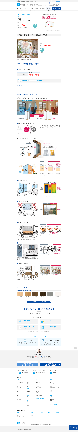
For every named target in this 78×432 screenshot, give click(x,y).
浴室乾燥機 (28, 391)
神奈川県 (42, 412)
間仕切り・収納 (19, 399)
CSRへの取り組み (52, 399)
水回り (18, 379)
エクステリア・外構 (52, 390)
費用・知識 (51, 406)
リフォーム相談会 (38, 387)
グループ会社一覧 (52, 400)
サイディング (28, 382)
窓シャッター (28, 386)
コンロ (18, 386)
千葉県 (32, 412)
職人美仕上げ (38, 392)
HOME (18, 10)
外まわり (28, 379)
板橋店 (18, 415)
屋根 (27, 383)
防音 (27, 400)
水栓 (27, 392)
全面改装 (28, 405)
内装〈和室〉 (51, 386)
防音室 (27, 401)
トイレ (18, 383)
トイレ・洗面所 (52, 383)
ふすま (18, 396)
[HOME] (18, 8)
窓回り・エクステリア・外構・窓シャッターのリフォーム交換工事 (42, 10)
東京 (18, 412)
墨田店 (24, 412)
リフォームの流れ (38, 382)
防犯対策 (28, 395)
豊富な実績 (37, 391)
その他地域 (57, 412)
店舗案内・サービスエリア (21, 410)
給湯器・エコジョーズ (20, 387)
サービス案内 (38, 379)
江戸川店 (18, 416)
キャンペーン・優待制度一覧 (54, 404)
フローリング (19, 392)
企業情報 (51, 395)
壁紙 (18, 391)
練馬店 (24, 416)
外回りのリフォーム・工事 (30, 10)
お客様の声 (37, 386)
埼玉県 (49, 412)
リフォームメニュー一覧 (23, 10)
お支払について (38, 383)
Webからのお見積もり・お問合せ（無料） (73, 427)
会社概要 (51, 396)
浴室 (50, 382)
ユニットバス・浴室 (20, 382)
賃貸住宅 (51, 391)
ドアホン (28, 396)
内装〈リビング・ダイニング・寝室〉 (55, 387)
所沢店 (49, 415)
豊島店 (24, 415)
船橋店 (32, 415)
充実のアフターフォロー (39, 395)
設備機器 (28, 388)
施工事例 (51, 379)
